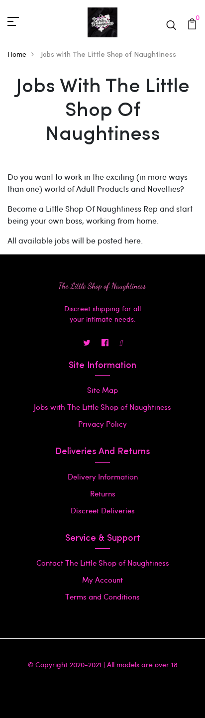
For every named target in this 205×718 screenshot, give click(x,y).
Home (16, 54)
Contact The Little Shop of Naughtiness (102, 563)
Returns (102, 493)
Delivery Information (103, 476)
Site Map (102, 390)
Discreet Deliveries (103, 510)
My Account (102, 580)
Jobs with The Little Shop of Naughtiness (102, 407)
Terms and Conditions (102, 596)
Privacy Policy (102, 424)
